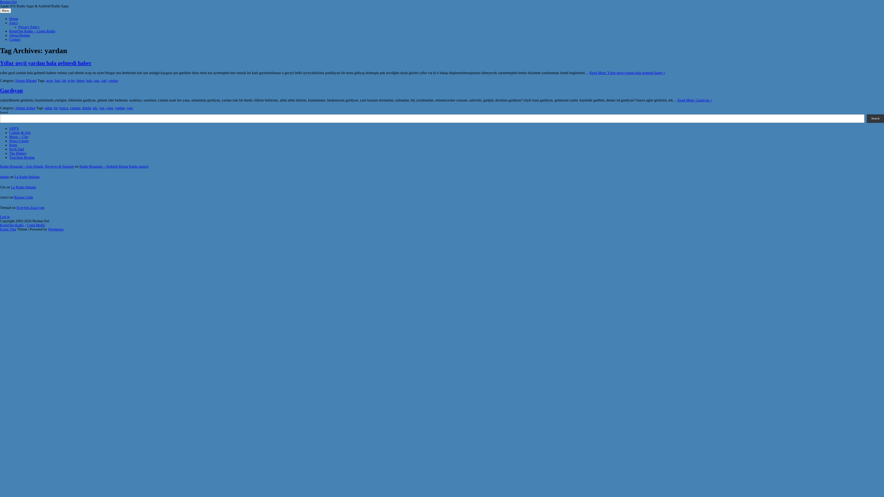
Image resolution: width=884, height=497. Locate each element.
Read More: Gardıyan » (695, 100)
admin (4, 177)
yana (109, 108)
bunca (63, 108)
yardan (113, 81)
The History (18, 153)
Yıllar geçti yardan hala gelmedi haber (46, 63)
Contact (14, 39)
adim (48, 108)
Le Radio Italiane (27, 177)
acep (49, 81)
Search (4, 112)
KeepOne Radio (12, 225)
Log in (5, 217)
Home (13, 19)
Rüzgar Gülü (23, 197)
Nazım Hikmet (26, 81)
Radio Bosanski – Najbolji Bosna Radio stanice (113, 166)
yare (130, 108)
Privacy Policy (29, 27)
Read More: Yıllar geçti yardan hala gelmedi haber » (627, 73)
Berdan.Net (8, 2)
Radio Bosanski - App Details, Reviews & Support (37, 166)
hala (89, 81)
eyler (71, 81)
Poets (13, 145)
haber (80, 81)
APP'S (14, 128)
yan (101, 108)
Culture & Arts (20, 133)
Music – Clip (18, 137)
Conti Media (36, 225)
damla (86, 108)
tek (95, 108)
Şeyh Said (16, 149)
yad (103, 81)
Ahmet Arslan (25, 108)
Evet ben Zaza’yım (30, 208)
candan (75, 108)
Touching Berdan (22, 157)
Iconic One (8, 229)
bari (57, 81)
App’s (13, 23)
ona (96, 81)
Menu (5, 10)
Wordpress (56, 229)
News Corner (19, 141)
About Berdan (19, 35)
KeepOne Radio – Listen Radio (32, 31)
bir (64, 81)
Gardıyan (11, 90)
